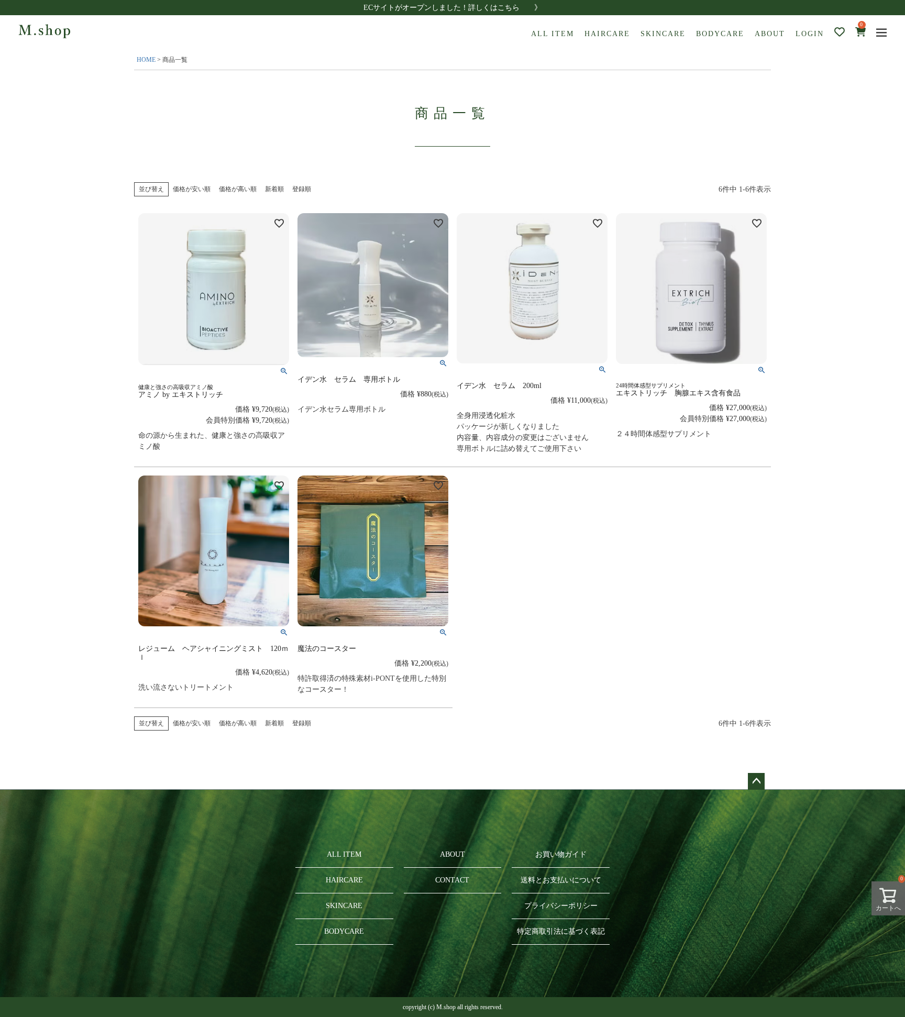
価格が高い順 (238, 189)
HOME (146, 59)
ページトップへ (756, 781)
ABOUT (770, 34)
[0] (860, 33)
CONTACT (452, 880)
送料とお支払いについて (561, 880)
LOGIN (810, 34)
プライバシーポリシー (561, 906)
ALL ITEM (552, 34)
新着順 (274, 189)
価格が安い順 (192, 189)
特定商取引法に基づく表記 (561, 931)
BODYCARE (720, 34)
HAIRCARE (607, 34)
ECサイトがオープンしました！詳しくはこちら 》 (452, 8)
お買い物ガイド (561, 854)
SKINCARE (663, 34)
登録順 (301, 189)
